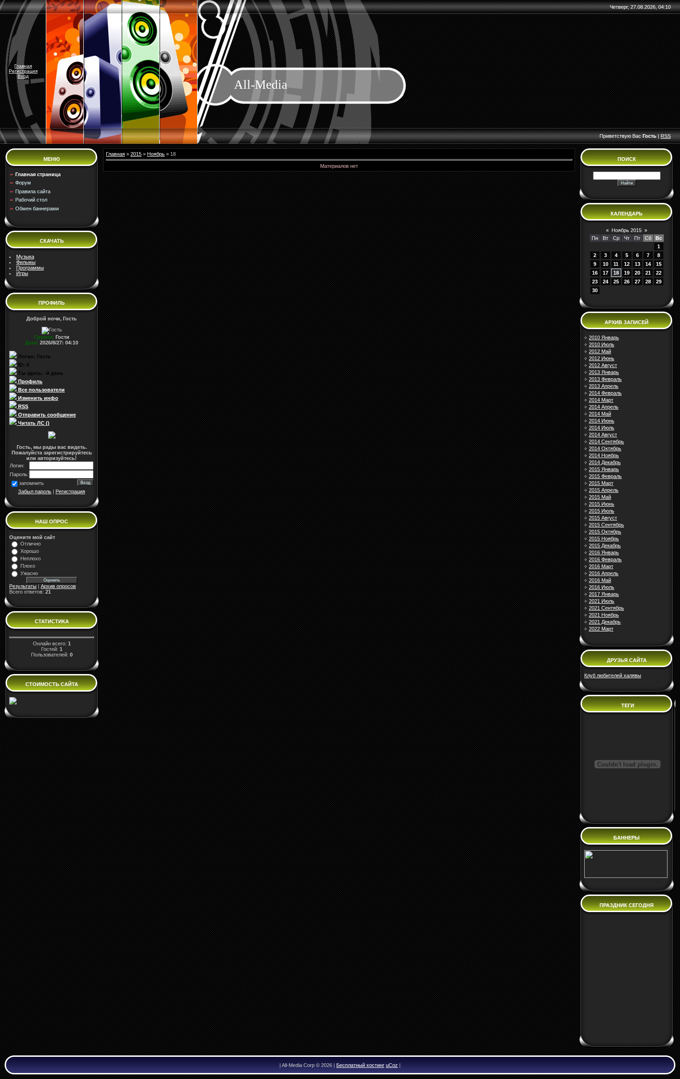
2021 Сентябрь (606, 608)
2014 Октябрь (605, 448)
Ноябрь (156, 154)
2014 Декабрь (605, 462)
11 (615, 264)
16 (595, 273)
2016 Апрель (603, 573)
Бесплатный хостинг (360, 1065)
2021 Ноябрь (604, 615)
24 (605, 281)
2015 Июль (601, 511)
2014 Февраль (605, 393)
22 (658, 273)
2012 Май (600, 351)
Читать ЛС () (33, 423)
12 (627, 264)
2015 (136, 154)
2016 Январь (604, 552)
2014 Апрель (603, 407)
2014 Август (603, 434)
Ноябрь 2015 (627, 230)
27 (637, 281)
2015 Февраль (605, 476)
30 (595, 290)
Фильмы (26, 262)
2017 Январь (604, 594)
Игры (22, 273)
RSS (666, 136)
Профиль (30, 381)
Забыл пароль (34, 491)
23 (595, 281)
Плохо (27, 566)
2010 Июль (601, 344)
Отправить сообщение (46, 414)
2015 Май (600, 497)
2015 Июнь (601, 504)
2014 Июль (601, 427)
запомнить (31, 483)
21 (648, 273)
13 (637, 264)
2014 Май (600, 414)
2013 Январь (604, 372)
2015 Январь (604, 469)
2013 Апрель (603, 386)
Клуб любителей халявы (612, 675)
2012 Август (603, 365)
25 (616, 281)
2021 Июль (601, 601)
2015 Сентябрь (606, 524)
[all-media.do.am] (13, 702)
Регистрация (23, 71)
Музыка (25, 256)
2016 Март (601, 566)
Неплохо (30, 558)
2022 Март (601, 628)
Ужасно (29, 573)
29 (658, 281)
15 (658, 264)
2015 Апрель (603, 490)
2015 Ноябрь (604, 538)
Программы (30, 267)
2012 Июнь (601, 358)
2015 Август (603, 518)
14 (648, 264)
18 (616, 273)
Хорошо (29, 551)
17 (605, 273)
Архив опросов (58, 586)
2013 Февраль (605, 379)
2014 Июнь (601, 420)
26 (627, 281)
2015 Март (601, 483)
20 (637, 273)
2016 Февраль (605, 559)
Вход (23, 76)
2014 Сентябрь (606, 441)
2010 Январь (604, 337)
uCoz (392, 1065)
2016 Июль (601, 587)
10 (605, 264)
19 (627, 273)
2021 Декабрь (605, 622)
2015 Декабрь (605, 545)
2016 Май (600, 580)
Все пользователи (41, 389)
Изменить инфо (37, 398)
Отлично (30, 543)
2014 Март (601, 400)
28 (648, 281)
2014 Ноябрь (604, 455)
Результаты (23, 586)
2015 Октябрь (605, 531)
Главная (23, 65)
